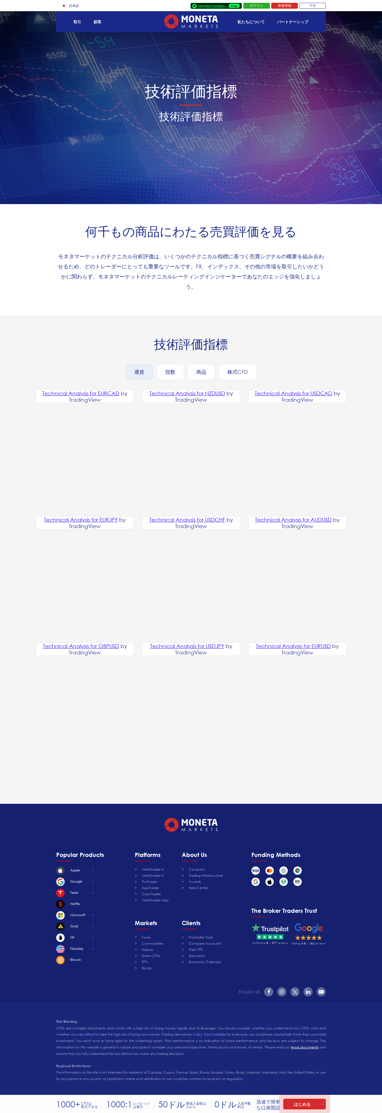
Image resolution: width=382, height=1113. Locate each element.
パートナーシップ (292, 21)
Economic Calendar (205, 962)
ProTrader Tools (201, 937)
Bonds (147, 968)
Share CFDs (151, 956)
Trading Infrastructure (206, 875)
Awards (195, 882)
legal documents (304, 1047)
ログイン (256, 6)
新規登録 (284, 6)
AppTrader (150, 888)
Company (197, 869)
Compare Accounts (205, 943)
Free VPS (196, 949)
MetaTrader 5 (153, 875)
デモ (312, 6)
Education (197, 956)
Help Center (198, 888)
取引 (77, 21)
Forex (146, 937)
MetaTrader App (155, 900)
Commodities (152, 943)
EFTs (145, 962)
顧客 (98, 21)
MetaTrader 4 (153, 869)
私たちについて (251, 21)
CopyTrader (151, 894)
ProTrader (149, 882)
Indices (147, 949)
